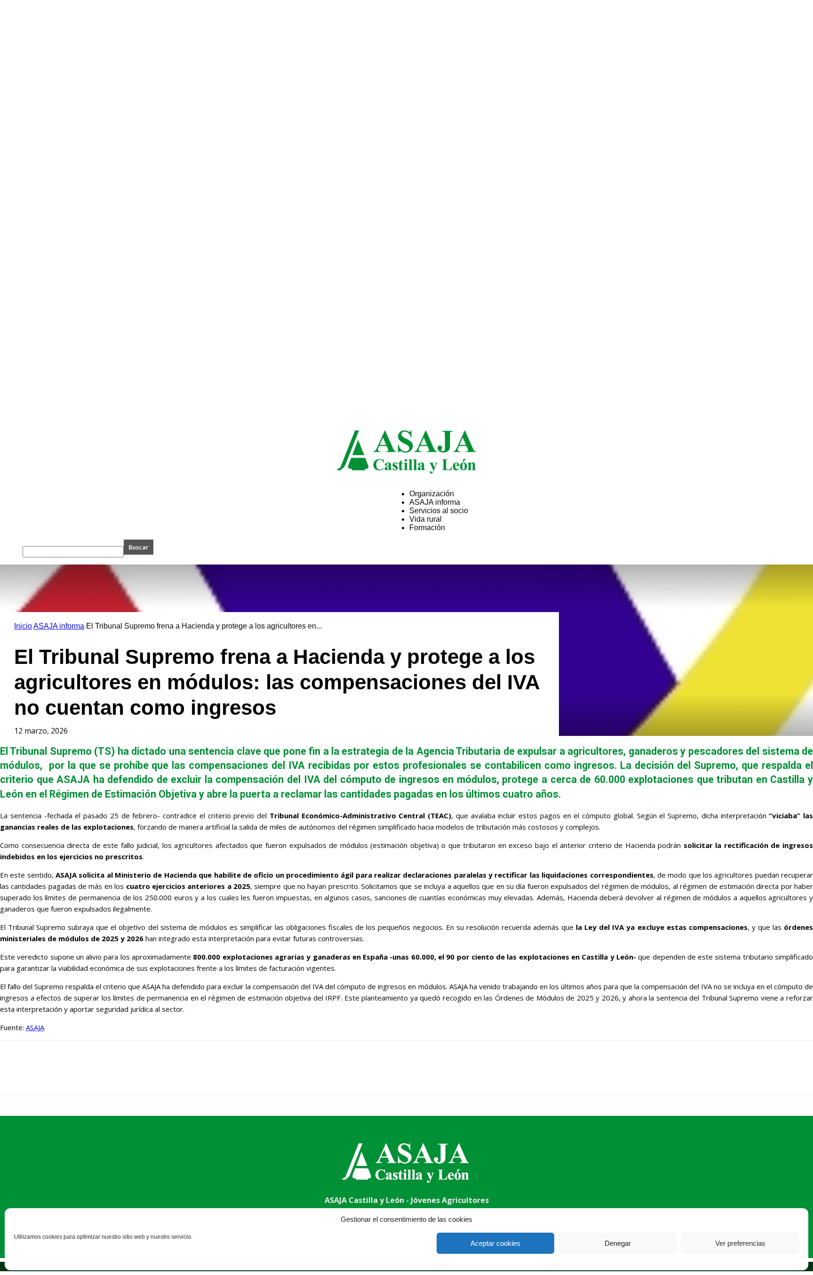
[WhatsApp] (117, 1076)
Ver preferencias (740, 1243)
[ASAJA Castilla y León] (406, 451)
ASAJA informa (58, 626)
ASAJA (35, 1027)
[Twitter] (49, 1076)
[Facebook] (15, 1076)
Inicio (23, 626)
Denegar (618, 1243)
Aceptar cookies (495, 1243)
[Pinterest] (83, 1076)
